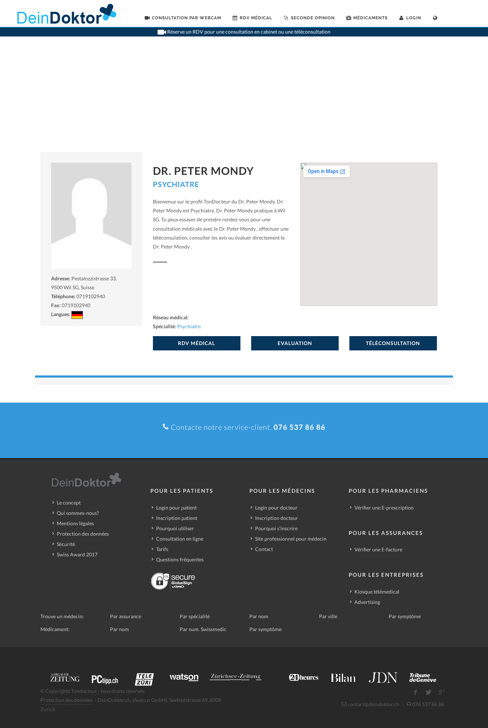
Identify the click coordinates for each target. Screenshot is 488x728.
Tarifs (162, 549)
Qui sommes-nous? (78, 513)
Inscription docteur (276, 518)
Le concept (69, 503)
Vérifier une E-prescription (384, 508)
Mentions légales (75, 523)
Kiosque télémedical (376, 592)
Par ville (328, 616)
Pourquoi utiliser (175, 528)
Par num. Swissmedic (203, 629)
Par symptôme (405, 616)
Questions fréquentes (180, 559)
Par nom (258, 616)
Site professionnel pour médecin (291, 539)
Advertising (367, 602)
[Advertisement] (244, 98)
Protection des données (83, 534)
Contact (264, 549)
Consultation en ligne (179, 539)
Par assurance (125, 616)
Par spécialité (195, 616)
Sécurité (66, 544)
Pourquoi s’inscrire (276, 528)
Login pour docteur (276, 508)
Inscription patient (176, 518)
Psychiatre (176, 184)
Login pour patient (176, 508)
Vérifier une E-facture (378, 549)
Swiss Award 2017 (77, 554)
